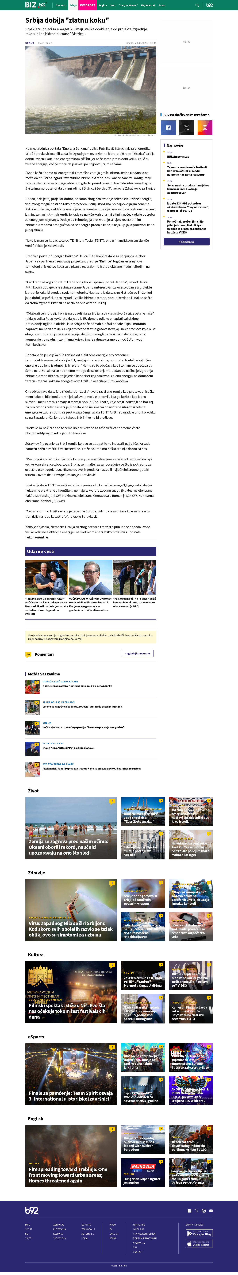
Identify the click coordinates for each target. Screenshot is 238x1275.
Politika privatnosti (145, 1238)
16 (28, 654)
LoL (126, 1051)
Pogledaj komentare (137, 653)
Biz (27, 1233)
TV (111, 1229)
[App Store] (199, 1244)
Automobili (88, 1233)
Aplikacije (139, 1242)
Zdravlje (58, 1224)
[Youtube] (211, 1211)
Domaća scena (181, 1051)
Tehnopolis (88, 1229)
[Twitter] (186, 127)
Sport (28, 1229)
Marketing (139, 1224)
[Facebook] (168, 127)
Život (28, 1238)
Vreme (113, 1238)
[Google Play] (199, 1233)
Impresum (138, 1229)
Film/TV (129, 973)
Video (113, 1224)
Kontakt (138, 1251)
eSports (86, 1224)
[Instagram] (205, 127)
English (34, 1163)
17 (37, 702)
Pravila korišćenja (144, 1233)
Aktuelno (178, 805)
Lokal (85, 1238)
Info (27, 1224)
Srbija (29, 43)
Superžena (59, 1238)
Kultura (58, 1233)
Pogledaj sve (186, 242)
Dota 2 (33, 1087)
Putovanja (59, 1229)
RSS (135, 1247)
